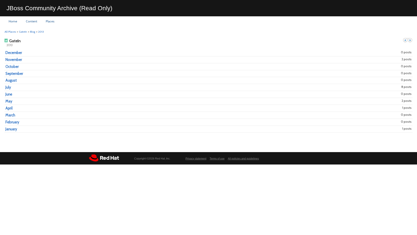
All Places (10, 31)
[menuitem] (13, 21)
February (12, 122)
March (10, 115)
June (8, 94)
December (13, 52)
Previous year (405, 40)
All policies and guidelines (243, 158)
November (13, 59)
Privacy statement (195, 158)
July (8, 87)
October (12, 66)
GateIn (23, 31)
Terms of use (217, 158)
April (9, 108)
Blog (32, 31)
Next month (410, 40)
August (11, 80)
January (11, 129)
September (14, 73)
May (8, 101)
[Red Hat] (104, 157)
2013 (41, 31)
